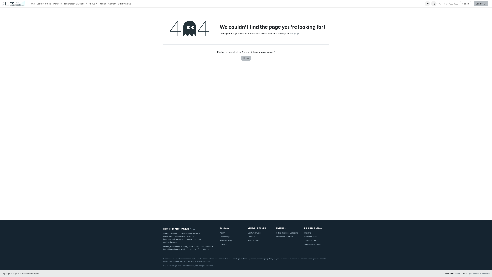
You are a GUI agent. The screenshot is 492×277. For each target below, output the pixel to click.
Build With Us (254, 240)
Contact (223, 244)
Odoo (457, 274)
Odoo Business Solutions (287, 233)
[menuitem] (32, 3)
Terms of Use (310, 240)
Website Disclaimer (312, 244)
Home (246, 58)
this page (294, 33)
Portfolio (251, 237)
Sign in (465, 3)
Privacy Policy (310, 237)
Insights (307, 233)
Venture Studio (254, 233)
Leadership (225, 237)
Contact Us (481, 3)
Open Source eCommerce (479, 274)
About (222, 233)
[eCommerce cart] (427, 3)
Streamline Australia (284, 237)
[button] (434, 3)
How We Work (226, 240)
